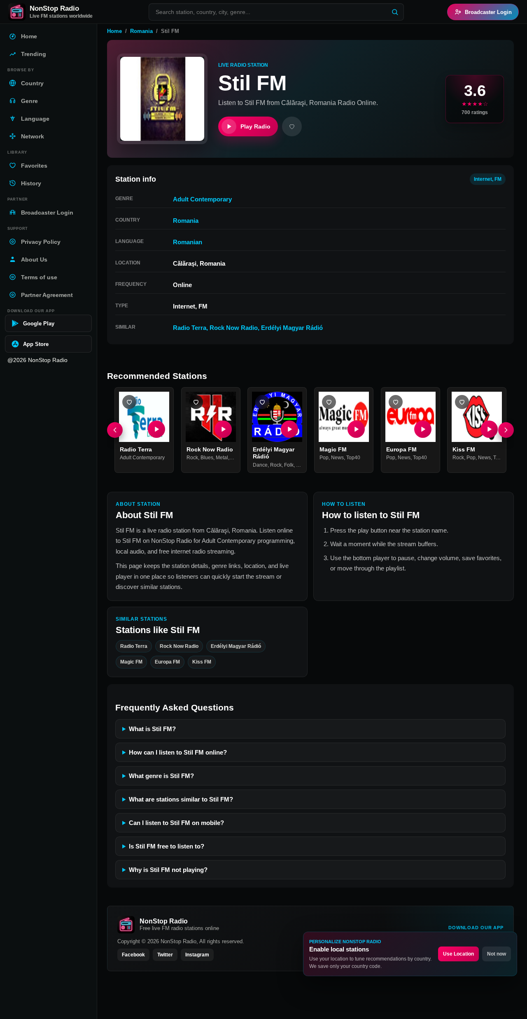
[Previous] (115, 430)
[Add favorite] (292, 126)
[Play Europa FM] (422, 429)
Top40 (353, 457)
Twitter (165, 955)
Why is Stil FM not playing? (168, 869)
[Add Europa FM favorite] (396, 402)
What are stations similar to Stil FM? (181, 799)
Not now (496, 954)
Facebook (133, 955)
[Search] (394, 12)
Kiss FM (463, 449)
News (337, 457)
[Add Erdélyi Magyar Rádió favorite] (262, 402)
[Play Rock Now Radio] (222, 429)
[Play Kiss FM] (489, 429)
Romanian (187, 241)
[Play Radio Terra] (156, 429)
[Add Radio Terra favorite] (129, 402)
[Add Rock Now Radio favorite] (196, 402)
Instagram (197, 955)
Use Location (458, 954)
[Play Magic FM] (356, 429)
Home (114, 31)
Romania (141, 31)
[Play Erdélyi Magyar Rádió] (289, 429)
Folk (289, 465)
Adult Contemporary (202, 199)
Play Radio (255, 126)
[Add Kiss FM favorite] (462, 402)
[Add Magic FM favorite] (329, 402)
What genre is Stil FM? (161, 775)
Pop (324, 457)
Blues (207, 457)
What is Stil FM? (152, 728)
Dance (260, 465)
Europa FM (401, 449)
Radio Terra (189, 327)
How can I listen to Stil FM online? (178, 752)
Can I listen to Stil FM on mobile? (176, 822)
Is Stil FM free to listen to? (166, 846)
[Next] (506, 430)
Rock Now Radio (234, 327)
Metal (222, 457)
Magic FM (333, 449)
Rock (192, 457)
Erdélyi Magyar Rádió (292, 327)
